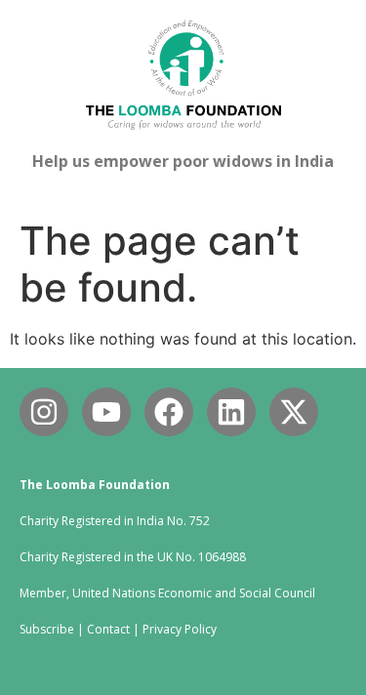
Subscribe (47, 629)
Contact (108, 629)
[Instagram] (44, 412)
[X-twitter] (293, 412)
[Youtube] (106, 412)
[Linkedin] (231, 412)
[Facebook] (168, 412)
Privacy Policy (179, 629)
